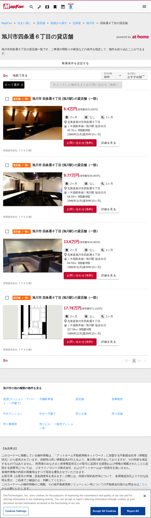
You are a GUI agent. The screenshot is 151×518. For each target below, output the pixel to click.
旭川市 (90, 23)
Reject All (133, 511)
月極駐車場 (46, 399)
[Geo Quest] (71, 6)
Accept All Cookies (104, 511)
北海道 (77, 23)
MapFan (7, 23)
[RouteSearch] (39, 6)
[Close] (144, 496)
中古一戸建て (47, 413)
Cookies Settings (15, 511)
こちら (143, 484)
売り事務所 (10, 424)
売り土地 (81, 413)
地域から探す (59, 23)
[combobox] (112, 77)
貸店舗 (41, 23)
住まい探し (24, 23)
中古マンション (12, 413)
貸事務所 (117, 399)
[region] (75, 504)
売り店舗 (117, 413)
